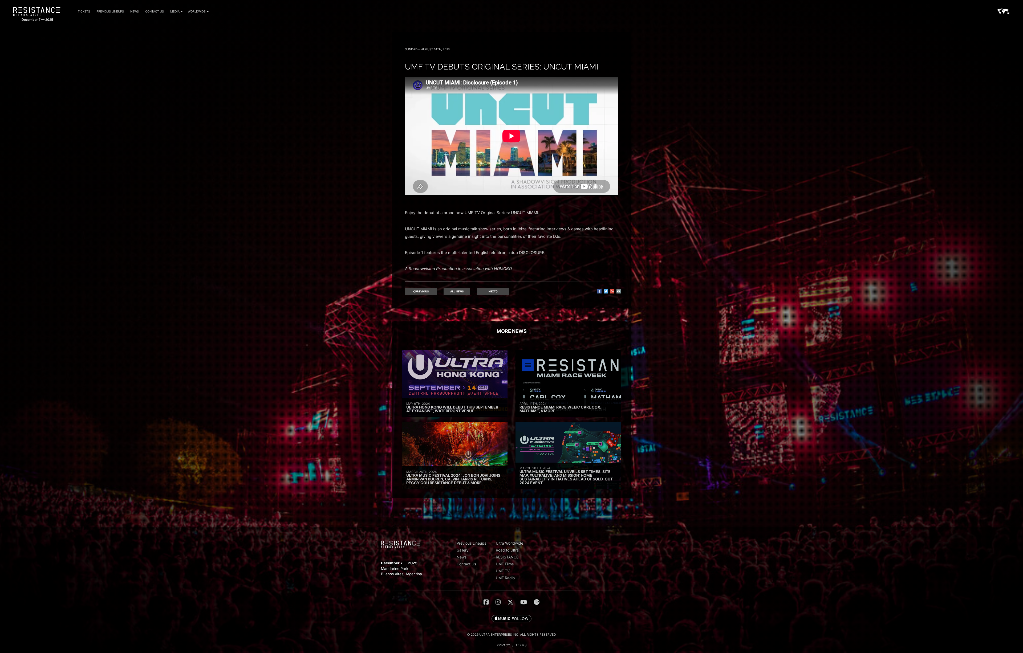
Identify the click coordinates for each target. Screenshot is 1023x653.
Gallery (463, 550)
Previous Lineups (110, 11)
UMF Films (505, 564)
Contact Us (154, 11)
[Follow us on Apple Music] (511, 619)
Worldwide (197, 11)
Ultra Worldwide (509, 543)
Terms (521, 645)
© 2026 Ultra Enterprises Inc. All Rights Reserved (511, 634)
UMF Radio (505, 578)
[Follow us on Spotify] (536, 602)
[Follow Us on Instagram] (498, 602)
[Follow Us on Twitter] (510, 602)
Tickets (84, 11)
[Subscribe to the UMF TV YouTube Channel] (524, 602)
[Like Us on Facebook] (486, 602)
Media (175, 11)
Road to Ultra (507, 550)
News (134, 11)
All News (457, 291)
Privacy (503, 645)
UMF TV (503, 571)
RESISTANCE (507, 557)
